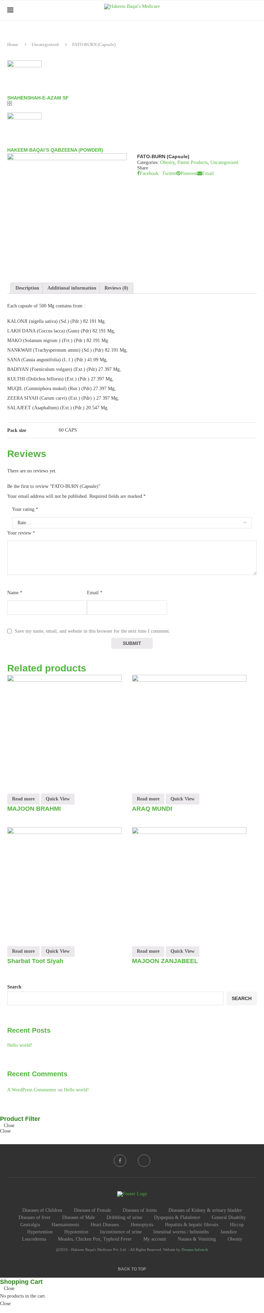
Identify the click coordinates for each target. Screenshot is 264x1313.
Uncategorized (45, 44)
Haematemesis (65, 1224)
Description (27, 288)
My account (154, 1239)
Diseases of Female (92, 1210)
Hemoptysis (142, 1224)
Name (14, 592)
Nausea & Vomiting (197, 1239)
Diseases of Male (78, 1217)
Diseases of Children (42, 1210)
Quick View (58, 798)
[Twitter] (144, 1160)
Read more (23, 798)
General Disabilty (229, 1217)
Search (14, 986)
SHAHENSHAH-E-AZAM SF (38, 98)
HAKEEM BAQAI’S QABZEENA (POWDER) (55, 150)
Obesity (167, 162)
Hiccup (237, 1224)
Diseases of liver (35, 1217)
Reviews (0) (116, 288)
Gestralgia (30, 1224)
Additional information (71, 288)
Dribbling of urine (124, 1217)
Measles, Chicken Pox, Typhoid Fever (95, 1239)
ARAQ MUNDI (152, 808)
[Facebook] (120, 1160)
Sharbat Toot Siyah (35, 961)
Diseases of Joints (140, 1210)
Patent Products (192, 162)
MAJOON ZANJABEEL (165, 961)
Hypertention (40, 1231)
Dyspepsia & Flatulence (177, 1217)
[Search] (253, 10)
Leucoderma (34, 1239)
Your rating (25, 509)
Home (12, 44)
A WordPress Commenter (31, 1089)
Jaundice (228, 1231)
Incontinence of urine (121, 1231)
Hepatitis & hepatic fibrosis (191, 1224)
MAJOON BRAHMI (34, 808)
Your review (21, 533)
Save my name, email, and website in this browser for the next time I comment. (92, 631)
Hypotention (76, 1231)
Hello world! (19, 1045)
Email (94, 592)
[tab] (27, 288)
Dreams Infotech (195, 1249)
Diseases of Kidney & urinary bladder (205, 1210)
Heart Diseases (105, 1224)
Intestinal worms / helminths (181, 1231)
